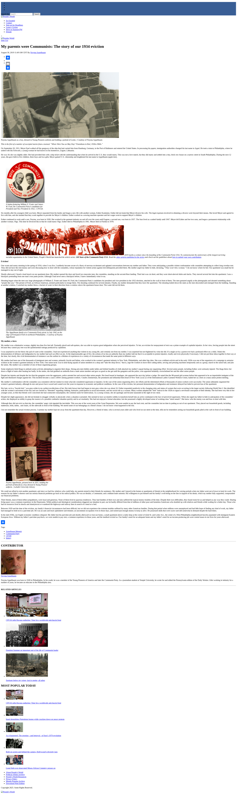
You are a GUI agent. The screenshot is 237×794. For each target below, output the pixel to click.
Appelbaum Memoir (14, 531)
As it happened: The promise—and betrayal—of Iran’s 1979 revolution (33, 736)
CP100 (8, 536)
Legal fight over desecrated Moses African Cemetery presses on (30, 768)
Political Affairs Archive (15, 775)
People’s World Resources (16, 777)
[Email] (121, 64)
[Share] (121, 58)
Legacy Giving (12, 27)
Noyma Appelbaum (38, 52)
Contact (9, 23)
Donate (9, 32)
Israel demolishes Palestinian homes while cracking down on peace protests (35, 719)
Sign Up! (4, 40)
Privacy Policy (11, 779)
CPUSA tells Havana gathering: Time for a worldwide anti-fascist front (33, 620)
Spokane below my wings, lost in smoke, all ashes (25, 680)
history (8, 538)
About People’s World (14, 772)
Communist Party (13, 534)
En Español (10, 21)
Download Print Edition (15, 783)
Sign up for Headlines (14, 25)
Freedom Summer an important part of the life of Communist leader (32, 650)
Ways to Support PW (14, 30)
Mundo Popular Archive (15, 781)
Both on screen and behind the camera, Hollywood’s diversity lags (32, 752)
